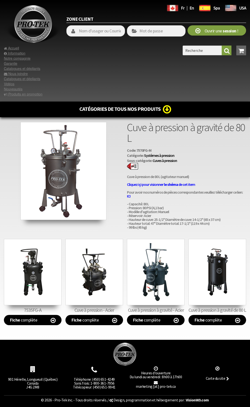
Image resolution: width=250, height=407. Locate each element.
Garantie (10, 63)
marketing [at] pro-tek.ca (156, 386)
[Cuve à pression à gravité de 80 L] (63, 124)
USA (242, 8)
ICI (128, 196)
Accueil (13, 48)
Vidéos (9, 83)
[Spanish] (204, 7)
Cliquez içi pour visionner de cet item (161, 184)
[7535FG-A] (33, 272)
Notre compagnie (17, 58)
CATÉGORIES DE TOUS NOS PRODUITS (121, 108)
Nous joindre (17, 73)
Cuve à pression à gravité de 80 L (217, 310)
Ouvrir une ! (219, 31)
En (192, 8)
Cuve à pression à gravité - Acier (156, 310)
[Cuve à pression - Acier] (94, 272)
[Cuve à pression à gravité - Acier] (156, 272)
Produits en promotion (24, 94)
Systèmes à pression (159, 155)
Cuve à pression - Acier (94, 310)
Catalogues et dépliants (22, 68)
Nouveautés (13, 88)
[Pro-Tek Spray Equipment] (230, 7)
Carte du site (215, 378)
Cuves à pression (165, 160)
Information (16, 53)
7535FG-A (33, 310)
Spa (216, 8)
